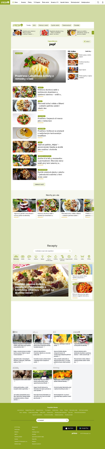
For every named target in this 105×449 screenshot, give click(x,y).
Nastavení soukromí (36, 443)
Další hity (88, 51)
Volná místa (17, 429)
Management (35, 427)
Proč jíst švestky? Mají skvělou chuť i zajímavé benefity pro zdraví (62, 388)
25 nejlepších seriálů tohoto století (22, 379)
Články (30, 2)
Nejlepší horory (39, 410)
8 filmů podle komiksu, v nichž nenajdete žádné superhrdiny (21, 388)
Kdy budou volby (73, 410)
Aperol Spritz (82, 70)
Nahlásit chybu (17, 443)
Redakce (34, 441)
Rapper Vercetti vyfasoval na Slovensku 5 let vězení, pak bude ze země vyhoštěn (42, 389)
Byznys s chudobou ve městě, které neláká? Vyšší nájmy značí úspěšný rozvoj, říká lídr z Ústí (22, 345)
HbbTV (15, 434)
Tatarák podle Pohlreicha (61, 412)
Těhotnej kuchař (75, 2)
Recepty (23, 2)
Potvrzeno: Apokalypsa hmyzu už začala (62, 344)
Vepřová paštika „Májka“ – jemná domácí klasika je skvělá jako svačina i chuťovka (50, 147)
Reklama (16, 431)
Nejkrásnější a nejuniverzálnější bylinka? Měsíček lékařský (62, 380)
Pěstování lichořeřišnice (80, 412)
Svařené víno (50, 412)
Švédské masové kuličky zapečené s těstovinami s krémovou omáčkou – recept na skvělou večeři (34, 288)
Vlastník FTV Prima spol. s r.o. (20, 441)
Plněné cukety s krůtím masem (85, 55)
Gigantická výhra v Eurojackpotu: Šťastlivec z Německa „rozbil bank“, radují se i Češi (22, 360)
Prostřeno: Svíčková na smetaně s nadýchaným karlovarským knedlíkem (51, 133)
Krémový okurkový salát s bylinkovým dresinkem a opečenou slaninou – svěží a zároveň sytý (49, 92)
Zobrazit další (39, 184)
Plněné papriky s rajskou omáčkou (85, 76)
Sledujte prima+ (85, 2)
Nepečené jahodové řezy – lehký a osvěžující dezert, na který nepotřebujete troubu (56, 33)
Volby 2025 (42, 412)
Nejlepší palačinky (59, 414)
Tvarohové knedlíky (48, 414)
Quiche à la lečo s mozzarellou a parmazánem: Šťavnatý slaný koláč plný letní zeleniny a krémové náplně (50, 160)
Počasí (66, 410)
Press (33, 429)
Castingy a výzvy (35, 431)
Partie (61, 410)
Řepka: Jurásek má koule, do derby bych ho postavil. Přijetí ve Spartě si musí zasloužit (22, 353)
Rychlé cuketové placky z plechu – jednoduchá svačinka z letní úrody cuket (51, 174)
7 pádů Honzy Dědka (33, 412)
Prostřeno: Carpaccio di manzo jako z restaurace (50, 119)
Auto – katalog (23, 412)
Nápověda (34, 439)
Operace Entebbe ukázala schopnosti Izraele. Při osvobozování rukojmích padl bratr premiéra (62, 354)
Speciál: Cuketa (64, 2)
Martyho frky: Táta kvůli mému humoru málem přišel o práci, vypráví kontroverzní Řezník (41, 381)
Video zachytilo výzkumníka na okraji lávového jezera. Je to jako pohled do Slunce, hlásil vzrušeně (62, 360)
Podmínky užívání (18, 436)
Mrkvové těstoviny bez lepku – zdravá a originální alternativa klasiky (81, 295)
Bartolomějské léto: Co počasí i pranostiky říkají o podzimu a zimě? (62, 395)
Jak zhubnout (20, 410)
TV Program (37, 2)
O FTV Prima (17, 427)
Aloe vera (70, 412)
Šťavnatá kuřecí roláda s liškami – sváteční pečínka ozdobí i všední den (51, 105)
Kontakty (34, 434)
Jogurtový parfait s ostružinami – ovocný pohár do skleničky (24, 214)
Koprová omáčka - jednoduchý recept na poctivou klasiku (83, 32)
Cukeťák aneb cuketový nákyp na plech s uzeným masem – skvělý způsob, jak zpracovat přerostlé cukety (28, 34)
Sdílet (87, 42)
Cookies (16, 439)
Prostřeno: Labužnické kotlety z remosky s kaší (34, 77)
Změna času (55, 410)
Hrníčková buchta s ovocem (84, 62)
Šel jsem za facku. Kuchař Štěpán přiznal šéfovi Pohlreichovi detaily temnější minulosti (42, 345)
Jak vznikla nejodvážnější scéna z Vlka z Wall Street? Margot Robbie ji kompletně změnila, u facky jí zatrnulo (22, 397)
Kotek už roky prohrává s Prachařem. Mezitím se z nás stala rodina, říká (42, 353)
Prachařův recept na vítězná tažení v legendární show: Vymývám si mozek (42, 360)
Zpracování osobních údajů (38, 436)
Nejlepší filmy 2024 (29, 410)
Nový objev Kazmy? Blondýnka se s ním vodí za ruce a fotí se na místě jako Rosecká (42, 396)
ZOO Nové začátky (83, 410)
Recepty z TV (54, 2)
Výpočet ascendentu (37, 414)
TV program (48, 410)
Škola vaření (45, 2)
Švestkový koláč (69, 414)
